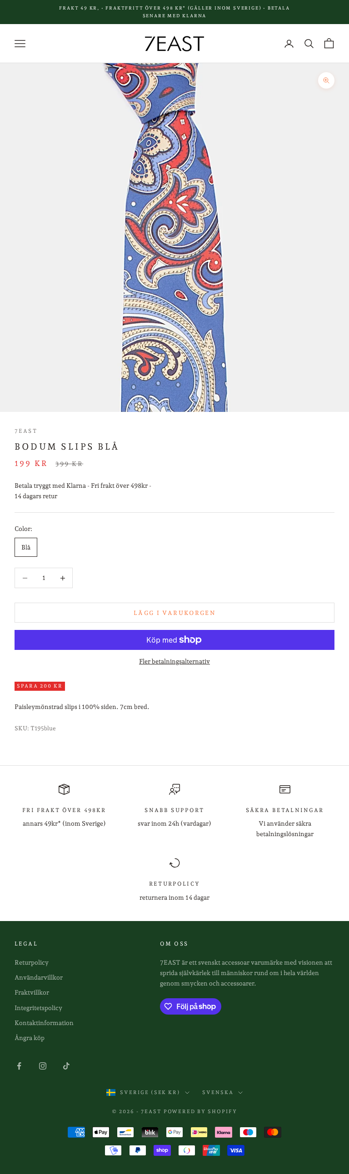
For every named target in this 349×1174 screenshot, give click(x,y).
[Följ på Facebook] (19, 1065)
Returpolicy (32, 962)
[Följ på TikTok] (66, 1065)
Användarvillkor (39, 977)
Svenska (218, 1092)
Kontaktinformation (44, 1022)
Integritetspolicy (38, 1007)
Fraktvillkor (32, 992)
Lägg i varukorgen (174, 612)
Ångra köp (30, 1037)
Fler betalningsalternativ (174, 661)
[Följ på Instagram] (42, 1065)
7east (26, 431)
